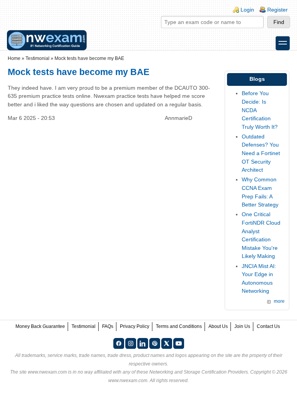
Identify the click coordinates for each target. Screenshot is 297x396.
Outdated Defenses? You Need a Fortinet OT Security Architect (261, 153)
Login (247, 10)
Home (14, 58)
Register (277, 10)
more (279, 301)
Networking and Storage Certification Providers (198, 372)
